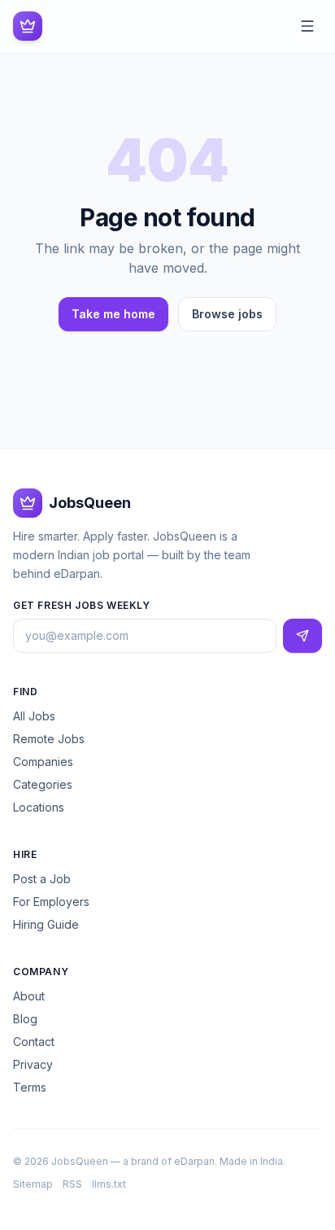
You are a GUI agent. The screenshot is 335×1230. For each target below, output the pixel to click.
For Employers (51, 901)
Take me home (113, 314)
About (29, 996)
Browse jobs (227, 314)
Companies (43, 761)
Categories (42, 784)
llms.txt (109, 1184)
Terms (29, 1087)
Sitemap (33, 1184)
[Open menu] (307, 26)
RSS (72, 1184)
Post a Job (42, 879)
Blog (25, 1019)
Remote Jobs (49, 739)
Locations (38, 807)
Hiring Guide (46, 924)
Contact (33, 1041)
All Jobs (34, 716)
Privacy (33, 1064)
